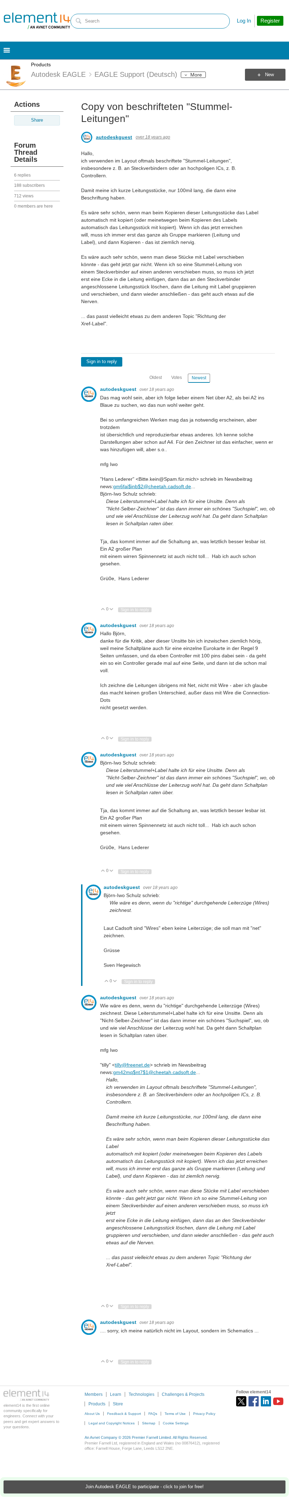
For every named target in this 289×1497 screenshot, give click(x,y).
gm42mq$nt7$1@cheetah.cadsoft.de (154, 1072)
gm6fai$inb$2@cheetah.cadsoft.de (152, 486)
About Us (92, 1414)
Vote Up (103, 610)
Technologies (141, 1394)
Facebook (253, 1401)
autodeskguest (114, 137)
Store (118, 1403)
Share (37, 120)
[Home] (37, 21)
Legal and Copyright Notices (111, 1423)
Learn (115, 1394)
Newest (199, 377)
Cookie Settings (176, 1423)
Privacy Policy (204, 1414)
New (269, 74)
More (196, 75)
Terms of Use (175, 1414)
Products (41, 64)
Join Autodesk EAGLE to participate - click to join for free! (144, 1486)
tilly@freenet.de (132, 1065)
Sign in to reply (101, 361)
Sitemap (148, 1423)
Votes (176, 377)
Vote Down (112, 610)
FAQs (152, 1414)
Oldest (155, 377)
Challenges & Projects (183, 1394)
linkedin (266, 1401)
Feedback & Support (124, 1414)
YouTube (278, 1401)
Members (94, 1394)
